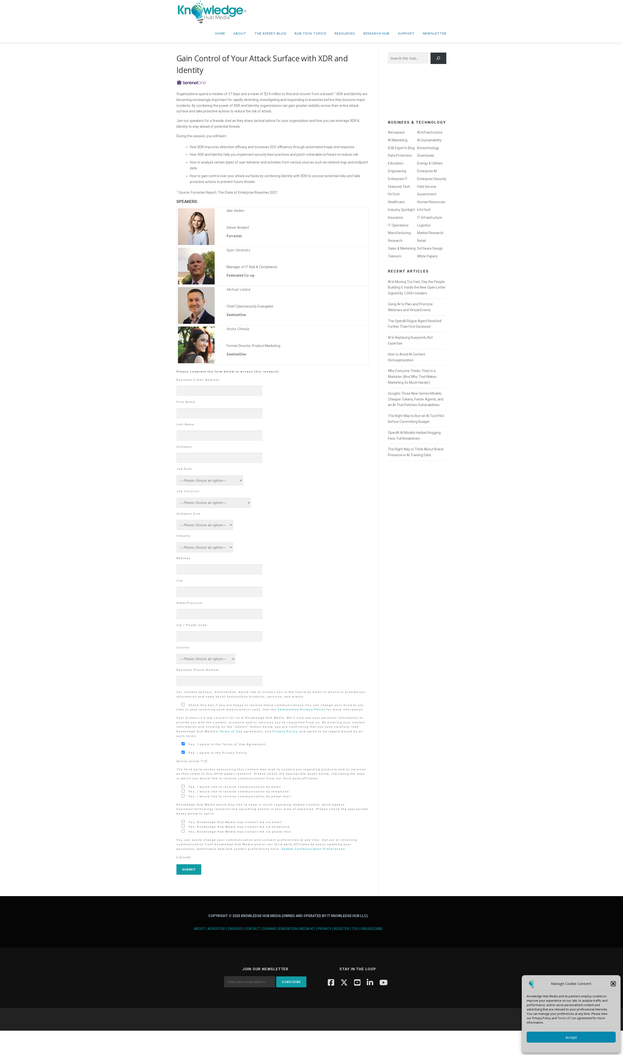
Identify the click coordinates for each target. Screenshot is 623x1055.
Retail (421, 241)
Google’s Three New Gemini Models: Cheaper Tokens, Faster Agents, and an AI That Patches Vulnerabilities (415, 399)
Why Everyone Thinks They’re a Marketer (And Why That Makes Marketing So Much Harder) (412, 376)
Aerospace (396, 132)
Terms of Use (567, 1018)
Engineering (397, 171)
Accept (571, 1037)
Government (426, 194)
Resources (345, 33)
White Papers (427, 256)
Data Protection (400, 155)
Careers (235, 929)
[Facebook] (331, 982)
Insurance (395, 217)
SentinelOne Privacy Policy (301, 709)
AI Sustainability (429, 140)
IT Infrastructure (429, 217)
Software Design (430, 248)
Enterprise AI (427, 171)
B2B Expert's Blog (401, 148)
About (239, 33)
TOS (354, 929)
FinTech (394, 194)
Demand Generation (280, 929)
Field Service (426, 187)
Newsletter (435, 33)
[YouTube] (357, 982)
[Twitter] (344, 982)
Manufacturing (399, 233)
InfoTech (424, 210)
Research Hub (376, 33)
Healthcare (396, 202)
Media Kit (307, 929)
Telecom (394, 256)
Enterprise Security (431, 179)
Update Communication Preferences (313, 849)
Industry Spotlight (401, 210)
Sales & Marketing (402, 248)
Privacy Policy (285, 731)
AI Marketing (397, 140)
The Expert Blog (270, 33)
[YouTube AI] (383, 982)
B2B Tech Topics (310, 33)
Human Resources (431, 202)
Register (341, 929)
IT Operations (398, 225)
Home (220, 33)
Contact (252, 929)
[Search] (438, 58)
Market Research (430, 233)
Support (406, 33)
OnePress (326, 1019)
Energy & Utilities (430, 163)
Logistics (424, 225)
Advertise (216, 929)
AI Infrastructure (429, 132)
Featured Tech (399, 187)
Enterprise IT (397, 179)
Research (395, 241)
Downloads (425, 155)
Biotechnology (428, 148)
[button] (613, 983)
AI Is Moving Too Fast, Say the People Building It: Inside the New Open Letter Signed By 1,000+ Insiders (417, 287)
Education (395, 163)
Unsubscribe (371, 929)
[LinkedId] (370, 982)
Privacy (324, 929)
